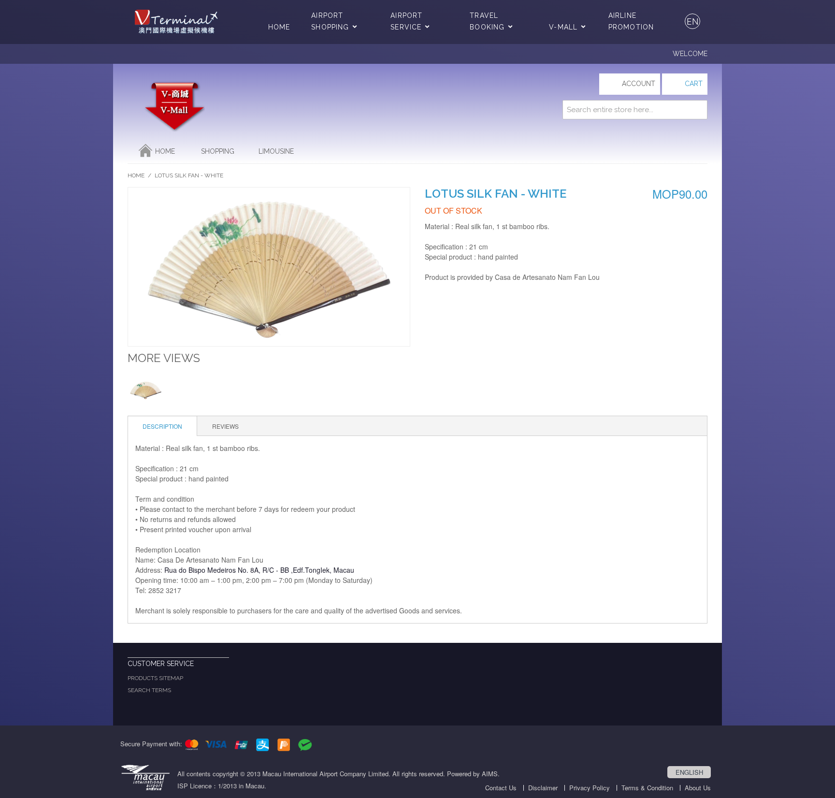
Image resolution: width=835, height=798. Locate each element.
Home (279, 27)
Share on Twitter (453, 298)
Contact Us (501, 787)
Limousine (276, 151)
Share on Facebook (434, 298)
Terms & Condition (647, 787)
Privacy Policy (589, 787)
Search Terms (149, 690)
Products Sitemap (155, 678)
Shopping (217, 151)
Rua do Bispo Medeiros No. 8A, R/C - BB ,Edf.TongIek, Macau (259, 570)
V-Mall (563, 27)
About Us (698, 787)
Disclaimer (543, 787)
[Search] (697, 109)
